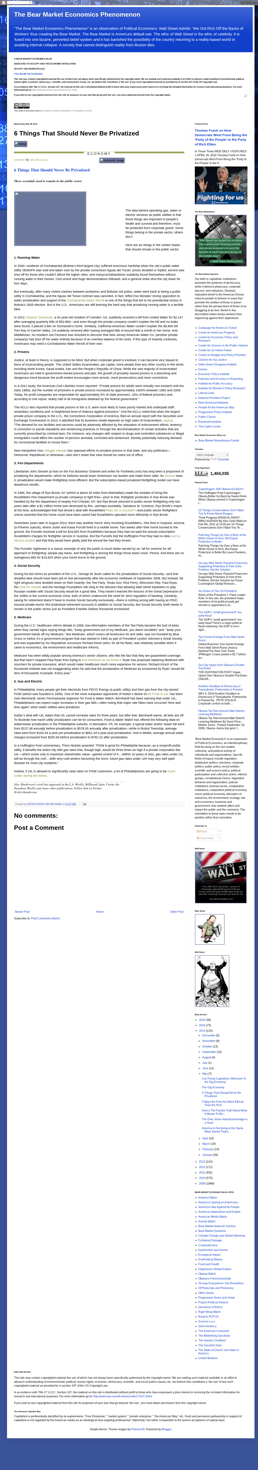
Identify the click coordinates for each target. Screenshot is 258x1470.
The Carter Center (209, 426)
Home (100, 911)
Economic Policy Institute (214, 374)
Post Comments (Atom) (45, 918)
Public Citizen (207, 416)
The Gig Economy (213, 1087)
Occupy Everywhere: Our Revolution (221, 1283)
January (207, 1154)
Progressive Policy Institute (215, 412)
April (205, 1138)
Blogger (166, 1429)
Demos (202, 369)
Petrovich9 (138, 1429)
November (209, 1040)
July (205, 1062)
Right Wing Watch (209, 1311)
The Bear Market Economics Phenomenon (77, 14)
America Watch (207, 1197)
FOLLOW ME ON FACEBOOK (28, 74)
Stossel (170, 476)
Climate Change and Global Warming (221, 1235)
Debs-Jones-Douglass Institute (217, 364)
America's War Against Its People (218, 1207)
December (209, 1035)
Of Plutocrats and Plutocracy (216, 1288)
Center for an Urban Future (215, 350)
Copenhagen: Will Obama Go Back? (221, 489)
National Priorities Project (214, 397)
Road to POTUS (208, 1316)
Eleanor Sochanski (39, 317)
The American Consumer (213, 1330)
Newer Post (22, 911)
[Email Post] (84, 804)
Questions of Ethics (210, 1307)
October (207, 1046)
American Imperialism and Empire (219, 1211)
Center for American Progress (216, 332)
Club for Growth (30, 587)
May (205, 1073)
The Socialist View (210, 1345)
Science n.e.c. (207, 1321)
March (206, 1143)
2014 (202, 1030)
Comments (206, 838)
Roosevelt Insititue (209, 421)
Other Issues (206, 1292)
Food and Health (208, 1264)
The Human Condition (212, 1340)
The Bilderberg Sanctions (214, 1335)
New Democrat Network (213, 402)
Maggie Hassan (56, 450)
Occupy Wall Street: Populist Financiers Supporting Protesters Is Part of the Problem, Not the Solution (222, 566)
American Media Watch (212, 1216)
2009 (202, 1183)
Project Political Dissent (213, 1302)
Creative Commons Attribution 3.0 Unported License (67, 111)
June (205, 1068)
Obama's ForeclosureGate (214, 1278)
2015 (202, 1025)
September (209, 1051)
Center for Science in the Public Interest (222, 345)
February (208, 1149)
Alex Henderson (39, 159)
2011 (202, 1172)
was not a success (120, 510)
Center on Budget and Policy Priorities (222, 354)
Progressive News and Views (216, 1297)
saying (167, 420)
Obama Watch (207, 1273)
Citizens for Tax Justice (212, 359)
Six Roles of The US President (217, 591)
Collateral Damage (210, 1240)
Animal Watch (207, 1221)
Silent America (207, 1326)
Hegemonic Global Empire (214, 1269)
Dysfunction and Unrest (212, 1249)
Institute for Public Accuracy (215, 383)
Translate (223, 459)
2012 (202, 1167)
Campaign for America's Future (217, 327)
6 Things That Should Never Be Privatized (52, 170)
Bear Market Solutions (212, 1230)
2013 (202, 1161)
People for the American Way (216, 407)
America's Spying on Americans (218, 1202)
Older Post (176, 911)
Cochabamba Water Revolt (85, 300)
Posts (203, 831)
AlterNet (19, 159)
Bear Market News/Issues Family (218, 440)
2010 (202, 1177)
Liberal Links (206, 393)
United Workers (208, 1358)
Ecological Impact (209, 1254)
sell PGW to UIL (157, 694)
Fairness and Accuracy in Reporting (220, 378)
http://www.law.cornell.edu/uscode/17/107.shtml (54, 90)
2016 (202, 1019)
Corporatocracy (207, 1245)
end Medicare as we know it (101, 660)
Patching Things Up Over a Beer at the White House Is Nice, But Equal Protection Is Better (222, 538)
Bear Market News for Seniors (217, 1226)
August (207, 1057)
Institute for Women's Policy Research (221, 388)
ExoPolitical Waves (210, 1259)
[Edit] (245, 97)
